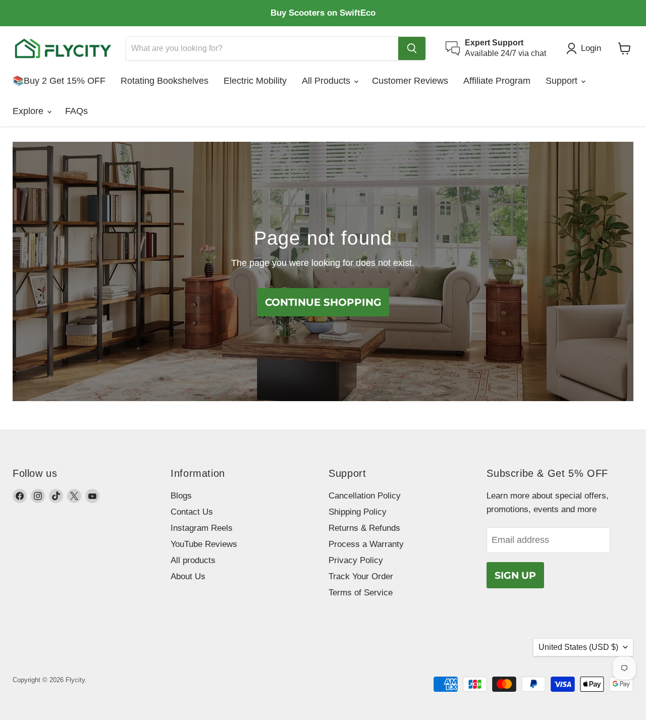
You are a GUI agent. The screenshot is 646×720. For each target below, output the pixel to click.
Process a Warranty (366, 544)
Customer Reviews (410, 81)
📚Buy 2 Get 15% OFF (59, 81)
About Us (188, 576)
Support (563, 81)
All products (193, 560)
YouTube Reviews (204, 544)
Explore (29, 111)
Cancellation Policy (365, 496)
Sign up (515, 575)
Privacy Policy (356, 560)
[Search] (411, 48)
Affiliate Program (496, 81)
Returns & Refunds (364, 528)
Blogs (181, 496)
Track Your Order (361, 576)
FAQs (76, 111)
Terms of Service (361, 592)
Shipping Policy (358, 512)
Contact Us (192, 512)
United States (578, 647)
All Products (327, 81)
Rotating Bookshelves (164, 81)
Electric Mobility (255, 81)
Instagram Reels (202, 528)
